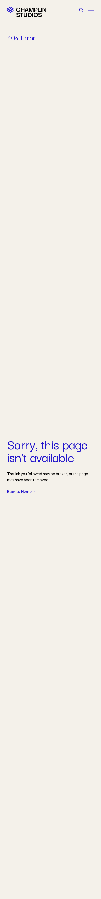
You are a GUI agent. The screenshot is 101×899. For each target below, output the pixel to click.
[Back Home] (10, 10)
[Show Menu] (91, 10)
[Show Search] (81, 10)
